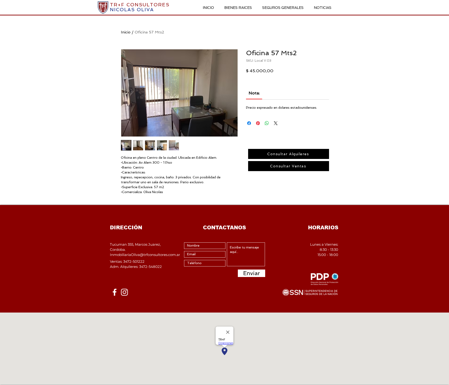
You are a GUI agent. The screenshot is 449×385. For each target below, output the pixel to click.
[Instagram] (124, 292)
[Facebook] (114, 292)
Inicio (125, 32)
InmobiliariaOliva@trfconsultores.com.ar (145, 254)
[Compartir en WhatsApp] (267, 123)
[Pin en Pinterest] (258, 123)
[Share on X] (276, 123)
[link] (254, 92)
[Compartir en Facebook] (249, 123)
